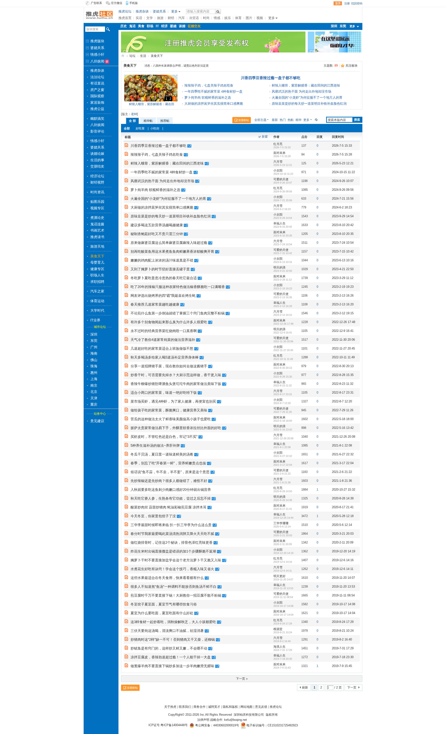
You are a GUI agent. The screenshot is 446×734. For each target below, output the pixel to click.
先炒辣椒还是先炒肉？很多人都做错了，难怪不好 (169, 481)
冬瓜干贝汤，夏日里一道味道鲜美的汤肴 (162, 454)
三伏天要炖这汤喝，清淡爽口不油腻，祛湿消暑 (167, 631)
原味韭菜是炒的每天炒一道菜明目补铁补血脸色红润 (309, 103)
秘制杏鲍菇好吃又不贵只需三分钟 (157, 234)
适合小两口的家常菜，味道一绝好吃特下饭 (164, 392)
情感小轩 (96, 54)
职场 (150, 26)
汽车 (181, 18)
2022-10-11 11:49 (343, 357)
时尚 (206, 18)
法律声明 (203, 719)
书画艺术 (97, 230)
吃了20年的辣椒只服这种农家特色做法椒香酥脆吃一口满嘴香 (178, 287)
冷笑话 (194, 18)
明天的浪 (279, 267)
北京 (93, 392)
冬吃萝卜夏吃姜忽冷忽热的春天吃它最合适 (164, 278)
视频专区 (97, 208)
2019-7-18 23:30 (343, 657)
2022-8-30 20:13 (343, 366)
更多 (306, 120)
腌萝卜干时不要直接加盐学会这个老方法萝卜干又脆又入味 (176, 560)
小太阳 (277, 170)
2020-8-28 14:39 (343, 498)
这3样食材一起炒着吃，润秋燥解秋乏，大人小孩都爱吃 (173, 622)
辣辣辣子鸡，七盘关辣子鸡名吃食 (208, 85)
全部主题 (260, 120)
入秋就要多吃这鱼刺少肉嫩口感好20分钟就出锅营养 (171, 489)
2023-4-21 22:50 (343, 269)
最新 (275, 120)
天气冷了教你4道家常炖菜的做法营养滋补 (163, 340)
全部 (127, 128)
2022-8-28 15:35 (343, 375)
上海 (93, 379)
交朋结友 (97, 166)
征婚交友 (194, 26)
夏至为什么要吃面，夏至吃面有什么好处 (162, 613)
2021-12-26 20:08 (343, 436)
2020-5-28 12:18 (343, 516)
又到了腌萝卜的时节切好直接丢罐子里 (160, 269)
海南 (93, 353)
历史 (123, 26)
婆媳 (173, 26)
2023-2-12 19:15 (343, 313)
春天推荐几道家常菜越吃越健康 (155, 304)
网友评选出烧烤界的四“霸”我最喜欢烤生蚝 (163, 295)
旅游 (160, 18)
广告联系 (96, 3)
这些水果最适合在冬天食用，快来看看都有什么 (167, 578)
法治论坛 (97, 77)
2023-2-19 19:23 (343, 286)
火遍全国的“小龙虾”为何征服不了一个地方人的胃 (307, 97)
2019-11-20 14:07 (343, 577)
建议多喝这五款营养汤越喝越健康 (157, 225)
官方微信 (116, 3)
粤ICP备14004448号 (174, 725)
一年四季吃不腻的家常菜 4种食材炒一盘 (213, 91)
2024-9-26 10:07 (343, 181)
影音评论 (97, 131)
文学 (149, 18)
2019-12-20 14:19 (343, 551)
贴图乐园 (97, 202)
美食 (141, 26)
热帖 (291, 120)
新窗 (265, 136)
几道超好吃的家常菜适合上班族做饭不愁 (162, 348)
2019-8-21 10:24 (343, 630)
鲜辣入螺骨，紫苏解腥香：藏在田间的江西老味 (306, 85)
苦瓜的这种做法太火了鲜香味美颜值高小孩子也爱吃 (171, 419)
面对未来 (279, 153)
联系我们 (185, 706)
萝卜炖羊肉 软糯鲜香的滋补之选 (207, 97)
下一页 (351, 687)
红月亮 (277, 144)
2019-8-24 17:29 (343, 622)
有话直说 (97, 83)
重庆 (93, 404)
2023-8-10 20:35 (343, 234)
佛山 (93, 360)
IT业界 (95, 320)
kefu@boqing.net (235, 719)
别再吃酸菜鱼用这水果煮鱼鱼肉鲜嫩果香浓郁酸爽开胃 (172, 251)
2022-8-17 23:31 (343, 392)
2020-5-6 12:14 (342, 525)
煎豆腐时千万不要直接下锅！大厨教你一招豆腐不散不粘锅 (176, 595)
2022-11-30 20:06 (343, 339)
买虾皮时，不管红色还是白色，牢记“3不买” (164, 437)
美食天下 (97, 256)
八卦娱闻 (96, 61)
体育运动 (97, 301)
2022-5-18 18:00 (343, 419)
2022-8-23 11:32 (342, 383)
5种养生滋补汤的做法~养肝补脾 (155, 445)
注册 (347, 3)
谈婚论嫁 (97, 153)
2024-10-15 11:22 (343, 172)
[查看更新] (315, 120)
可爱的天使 (281, 179)
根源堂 (277, 629)
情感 (217, 18)
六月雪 (277, 161)
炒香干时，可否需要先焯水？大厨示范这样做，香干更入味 (176, 375)
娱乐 (227, 18)
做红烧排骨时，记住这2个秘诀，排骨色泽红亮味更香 (172, 542)
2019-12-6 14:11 (342, 569)
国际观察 (97, 96)
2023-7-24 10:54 (343, 242)
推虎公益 (97, 109)
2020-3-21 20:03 (343, 533)
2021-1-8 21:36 (342, 480)
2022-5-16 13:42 (343, 428)
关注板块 (351, 65)
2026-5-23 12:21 (343, 163)
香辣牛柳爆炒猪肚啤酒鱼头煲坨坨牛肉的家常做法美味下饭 (176, 384)
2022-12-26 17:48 (343, 322)
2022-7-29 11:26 (342, 410)
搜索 (357, 119)
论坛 (132, 56)
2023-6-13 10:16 (343, 260)
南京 (93, 385)
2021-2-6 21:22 (342, 472)
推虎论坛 (124, 11)
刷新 (305, 687)
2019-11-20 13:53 (343, 586)
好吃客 (140, 128)
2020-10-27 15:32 (343, 489)
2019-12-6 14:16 (343, 560)
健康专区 (97, 269)
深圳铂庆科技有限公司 (249, 714)
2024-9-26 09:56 (343, 189)
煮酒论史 (97, 218)
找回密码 (356, 3)
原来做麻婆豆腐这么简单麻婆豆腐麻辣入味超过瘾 (169, 243)
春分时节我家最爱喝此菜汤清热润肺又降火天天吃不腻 (172, 534)
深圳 (93, 334)
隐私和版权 (230, 706)
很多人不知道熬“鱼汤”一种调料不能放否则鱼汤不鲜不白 (173, 586)
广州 (93, 347)
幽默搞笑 (97, 118)
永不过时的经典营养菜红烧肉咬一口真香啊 (164, 331)
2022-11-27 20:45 (343, 348)
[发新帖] (243, 120)
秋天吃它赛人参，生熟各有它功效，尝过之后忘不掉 (171, 498)
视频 (259, 18)
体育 (238, 18)
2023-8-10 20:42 (343, 225)
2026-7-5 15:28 (342, 154)
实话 (139, 18)
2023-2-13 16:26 (343, 295)
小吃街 (154, 128)
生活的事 (97, 160)
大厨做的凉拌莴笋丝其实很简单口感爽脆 (213, 103)
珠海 (93, 366)
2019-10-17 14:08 (343, 604)
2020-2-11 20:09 (342, 542)
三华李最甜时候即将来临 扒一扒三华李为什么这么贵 (171, 525)
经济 (164, 26)
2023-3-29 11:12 (342, 278)
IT (157, 26)
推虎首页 (124, 18)
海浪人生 (279, 646)
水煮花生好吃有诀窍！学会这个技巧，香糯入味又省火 (172, 569)
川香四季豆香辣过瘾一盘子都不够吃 (270, 78)
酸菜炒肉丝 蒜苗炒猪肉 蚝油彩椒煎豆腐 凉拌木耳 (169, 507)
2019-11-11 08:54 (343, 595)
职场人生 (97, 275)
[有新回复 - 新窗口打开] (126, 146)
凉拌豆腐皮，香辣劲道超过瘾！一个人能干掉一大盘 (171, 657)
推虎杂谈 (97, 70)
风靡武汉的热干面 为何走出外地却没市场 (301, 91)
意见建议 (97, 421)
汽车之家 (97, 291)
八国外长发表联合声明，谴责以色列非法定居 (181, 65)
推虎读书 (97, 237)
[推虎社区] (99, 14)
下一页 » (242, 678)
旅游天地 (97, 246)
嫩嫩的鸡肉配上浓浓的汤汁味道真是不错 (162, 260)
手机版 (133, 3)
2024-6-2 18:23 (342, 207)
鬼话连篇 (97, 224)
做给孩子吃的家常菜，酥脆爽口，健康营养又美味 (169, 410)
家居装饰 (97, 102)
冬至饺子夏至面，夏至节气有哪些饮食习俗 (164, 604)
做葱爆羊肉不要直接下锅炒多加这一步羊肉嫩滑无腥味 (172, 666)
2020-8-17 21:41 (343, 507)
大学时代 (97, 310)
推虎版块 (96, 41)
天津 (93, 398)
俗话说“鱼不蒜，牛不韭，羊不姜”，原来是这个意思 (170, 472)
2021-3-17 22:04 (343, 463)
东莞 (93, 341)
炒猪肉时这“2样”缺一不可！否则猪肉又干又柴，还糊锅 (173, 639)
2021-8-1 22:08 (342, 445)
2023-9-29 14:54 (343, 216)
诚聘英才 (214, 706)
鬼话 (132, 26)
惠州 (93, 373)
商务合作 (199, 706)
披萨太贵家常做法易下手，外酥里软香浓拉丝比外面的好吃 (176, 428)
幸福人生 (279, 223)
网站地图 (246, 706)
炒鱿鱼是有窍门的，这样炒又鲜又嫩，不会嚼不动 (169, 648)
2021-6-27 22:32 (343, 454)
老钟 (134, 114)
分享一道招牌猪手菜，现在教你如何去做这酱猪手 (169, 366)
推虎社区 (123, 55)
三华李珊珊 (281, 523)
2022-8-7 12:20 (342, 401)
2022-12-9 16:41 (343, 331)
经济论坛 (97, 176)
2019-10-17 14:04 (343, 613)
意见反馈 (261, 706)
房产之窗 (97, 90)
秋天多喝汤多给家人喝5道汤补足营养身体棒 (165, 357)
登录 (338, 3)
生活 (143, 56)
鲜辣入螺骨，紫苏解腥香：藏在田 (151, 104)
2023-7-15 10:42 (343, 251)
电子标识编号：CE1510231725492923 (272, 725)
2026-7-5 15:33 (342, 145)
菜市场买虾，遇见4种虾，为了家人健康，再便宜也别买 (173, 401)
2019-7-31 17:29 (343, 648)
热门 (283, 120)
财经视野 (97, 182)
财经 (171, 18)
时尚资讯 (97, 192)
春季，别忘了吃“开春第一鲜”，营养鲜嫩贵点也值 (168, 463)
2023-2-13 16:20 (343, 304)
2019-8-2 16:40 (342, 639)
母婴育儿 (97, 262)
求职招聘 (97, 282)
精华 (298, 120)
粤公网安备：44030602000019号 (216, 725)
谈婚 (182, 26)
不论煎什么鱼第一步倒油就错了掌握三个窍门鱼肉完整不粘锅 (178, 313)
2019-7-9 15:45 (342, 666)
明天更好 (279, 576)
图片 (249, 18)
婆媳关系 (96, 48)
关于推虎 (170, 706)
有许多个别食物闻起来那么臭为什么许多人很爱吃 (169, 322)
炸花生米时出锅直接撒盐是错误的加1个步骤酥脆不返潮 (173, 551)
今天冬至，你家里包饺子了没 (153, 516)
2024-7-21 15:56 (343, 198)
